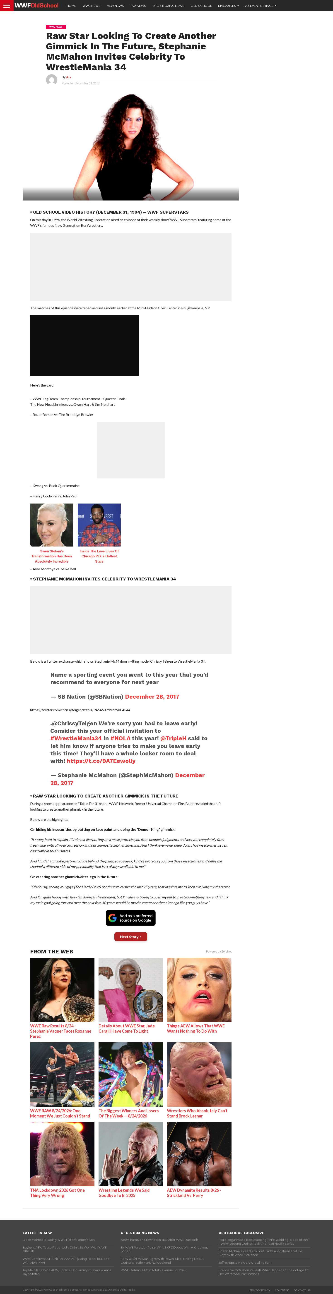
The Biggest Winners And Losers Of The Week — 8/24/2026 (129, 1113)
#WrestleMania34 (76, 738)
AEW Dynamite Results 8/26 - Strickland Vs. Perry (194, 1193)
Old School (201, 5)
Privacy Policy (259, 1290)
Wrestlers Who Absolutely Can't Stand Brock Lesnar (197, 1113)
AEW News (115, 5)
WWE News (91, 5)
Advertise (282, 1290)
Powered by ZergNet (219, 951)
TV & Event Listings (258, 5)
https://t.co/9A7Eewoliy (101, 760)
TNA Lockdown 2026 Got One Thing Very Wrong (57, 1193)
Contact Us (302, 1290)
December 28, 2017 (152, 696)
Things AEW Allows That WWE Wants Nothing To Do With (196, 1028)
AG (68, 77)
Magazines (227, 5)
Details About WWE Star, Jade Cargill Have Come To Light (127, 1028)
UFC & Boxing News (168, 5)
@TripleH (173, 738)
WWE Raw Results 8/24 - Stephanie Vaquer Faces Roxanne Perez (60, 1031)
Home (71, 5)
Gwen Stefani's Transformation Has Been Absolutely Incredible (51, 556)
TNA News (138, 5)
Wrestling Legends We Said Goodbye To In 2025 (124, 1193)
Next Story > (131, 936)
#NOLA (120, 738)
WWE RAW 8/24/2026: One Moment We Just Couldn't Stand (60, 1113)
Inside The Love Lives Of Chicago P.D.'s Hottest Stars (99, 556)
